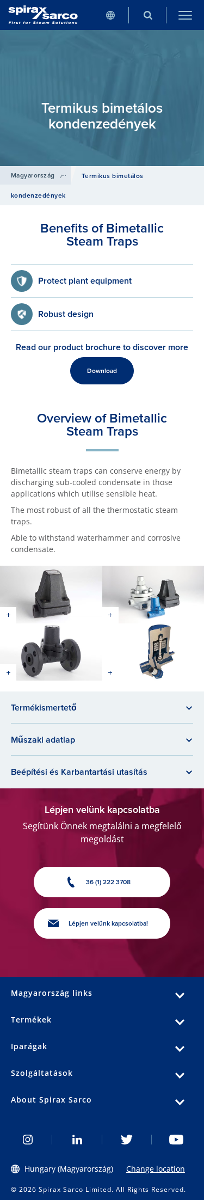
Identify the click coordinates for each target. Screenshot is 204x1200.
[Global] (110, 15)
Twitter (127, 1139)
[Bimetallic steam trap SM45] (51, 594)
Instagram (27, 1139)
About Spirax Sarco (51, 1099)
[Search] (148, 15)
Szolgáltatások (42, 1073)
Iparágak (29, 1046)
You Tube (176, 1139)
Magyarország (33, 175)
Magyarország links (51, 993)
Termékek (31, 1019)
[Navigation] (185, 15)
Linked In (77, 1139)
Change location (155, 1169)
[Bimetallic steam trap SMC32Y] (51, 652)
